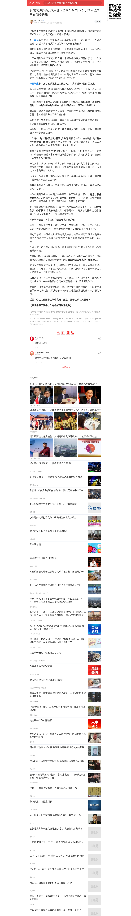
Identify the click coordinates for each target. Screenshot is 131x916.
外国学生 (34, 83)
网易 (31, 3)
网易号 (39, 3)
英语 (36, 40)
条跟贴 (65, 367)
